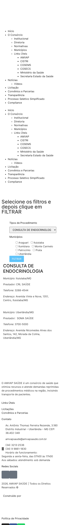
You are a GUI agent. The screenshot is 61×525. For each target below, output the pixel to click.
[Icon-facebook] (5, 475)
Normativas (21, 46)
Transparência (16, 95)
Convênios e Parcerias (21, 91)
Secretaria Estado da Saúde (36, 76)
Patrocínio (24, 250)
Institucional (21, 38)
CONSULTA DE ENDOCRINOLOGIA (23, 268)
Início (11, 31)
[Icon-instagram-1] (13, 475)
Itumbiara (24, 246)
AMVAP (24, 57)
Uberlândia (24, 254)
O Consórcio (15, 34)
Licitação (13, 87)
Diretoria (19, 42)
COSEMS (25, 65)
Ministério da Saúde (32, 72)
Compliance (15, 102)
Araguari (23, 242)
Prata (38, 250)
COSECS (25, 68)
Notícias (13, 80)
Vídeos (18, 83)
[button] (30, 106)
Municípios (20, 49)
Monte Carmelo (43, 246)
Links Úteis (20, 53)
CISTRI (24, 61)
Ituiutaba (38, 242)
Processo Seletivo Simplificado (26, 98)
